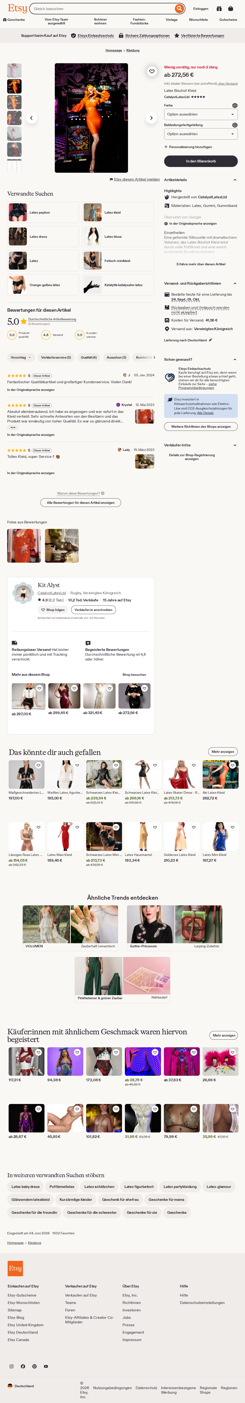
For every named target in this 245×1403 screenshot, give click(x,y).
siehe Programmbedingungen (197, 386)
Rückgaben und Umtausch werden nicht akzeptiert (200, 310)
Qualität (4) (89, 357)
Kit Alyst (49, 585)
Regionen (229, 1388)
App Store (24, 1356)
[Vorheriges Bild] (31, 118)
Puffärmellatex (64, 1188)
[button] (93, 609)
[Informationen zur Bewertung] (39, 600)
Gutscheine (228, 20)
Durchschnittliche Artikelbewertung (52, 319)
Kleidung (132, 50)
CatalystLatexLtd (176, 97)
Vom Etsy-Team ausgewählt (56, 21)
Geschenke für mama (168, 1201)
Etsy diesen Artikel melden (137, 179)
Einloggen (200, 9)
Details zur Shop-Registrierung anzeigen (192, 457)
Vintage (172, 20)
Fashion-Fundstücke (139, 21)
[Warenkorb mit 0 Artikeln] (230, 8)
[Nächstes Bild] (151, 118)
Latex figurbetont (141, 1188)
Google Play (60, 1356)
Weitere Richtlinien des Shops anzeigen (201, 426)
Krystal (127, 405)
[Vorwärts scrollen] (154, 357)
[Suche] (179, 8)
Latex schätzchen (101, 1188)
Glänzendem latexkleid (32, 1201)
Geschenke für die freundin (36, 1214)
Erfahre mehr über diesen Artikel (201, 264)
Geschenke (179, 1214)
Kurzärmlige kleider (78, 1201)
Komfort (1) (144, 357)
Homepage (114, 50)
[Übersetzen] (235, 105)
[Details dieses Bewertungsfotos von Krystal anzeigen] (144, 416)
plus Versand (228, 83)
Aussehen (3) (116, 357)
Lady (126, 450)
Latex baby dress (27, 1188)
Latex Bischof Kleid (180, 90)
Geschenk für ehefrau (122, 1201)
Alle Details (205, 413)
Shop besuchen (134, 675)
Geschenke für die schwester (94, 1214)
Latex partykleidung (182, 1188)
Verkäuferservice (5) (56, 357)
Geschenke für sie (144, 1214)
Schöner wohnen (100, 21)
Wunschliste (198, 20)
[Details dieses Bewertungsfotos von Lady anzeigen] (144, 461)
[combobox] (101, 8)
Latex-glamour (221, 1188)
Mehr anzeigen (223, 752)
